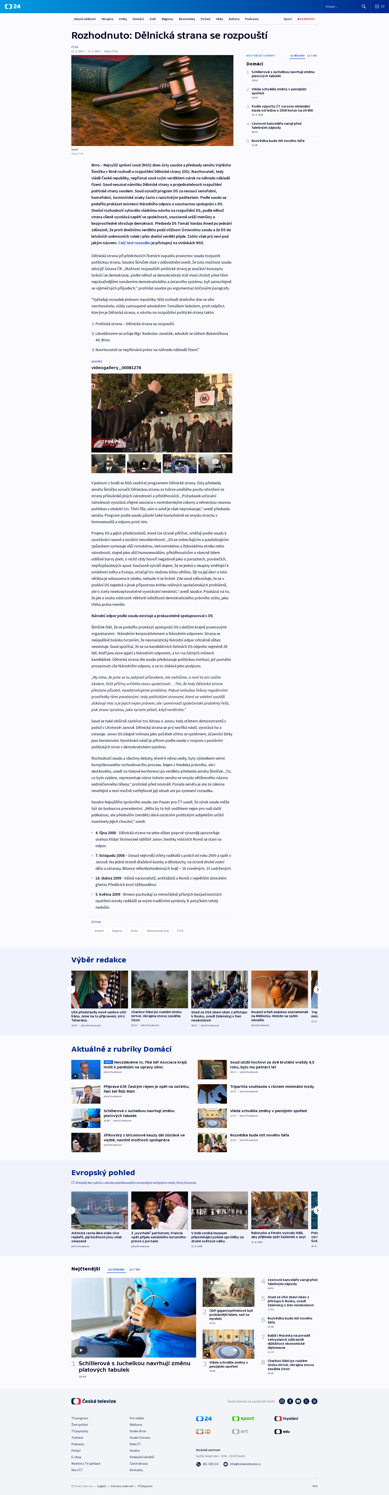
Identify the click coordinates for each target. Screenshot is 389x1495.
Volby (123, 19)
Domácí (138, 19)
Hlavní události (85, 19)
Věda (219, 19)
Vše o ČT (77, 1470)
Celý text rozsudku (134, 242)
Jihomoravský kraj (158, 931)
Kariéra (135, 1450)
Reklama (136, 1425)
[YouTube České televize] (298, 1401)
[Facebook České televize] (290, 1401)
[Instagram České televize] (282, 1401)
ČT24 (74, 47)
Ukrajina (107, 19)
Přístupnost (145, 1486)
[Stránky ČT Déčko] (203, 1431)
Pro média (137, 1418)
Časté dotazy (139, 1463)
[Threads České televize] (314, 1401)
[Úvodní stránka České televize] (94, 1401)
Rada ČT (135, 1444)
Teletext (77, 1437)
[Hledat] (363, 6)
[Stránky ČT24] (204, 1418)
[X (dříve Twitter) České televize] (306, 1401)
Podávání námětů (142, 1457)
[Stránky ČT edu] (282, 1431)
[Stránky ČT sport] (243, 1418)
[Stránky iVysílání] (286, 1418)
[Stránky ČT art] (240, 1431)
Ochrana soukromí (122, 1486)
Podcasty (252, 19)
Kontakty (136, 1470)
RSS (315, 1486)
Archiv (134, 931)
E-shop (76, 1457)
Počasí (205, 19)
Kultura (234, 19)
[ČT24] (12, 6)
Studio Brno (138, 1431)
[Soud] (152, 100)
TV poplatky (79, 1431)
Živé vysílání (79, 1425)
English (101, 1486)
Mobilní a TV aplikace (85, 1463)
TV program (79, 1418)
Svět (153, 19)
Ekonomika (187, 19)
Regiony (167, 19)
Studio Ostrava (140, 1437)
